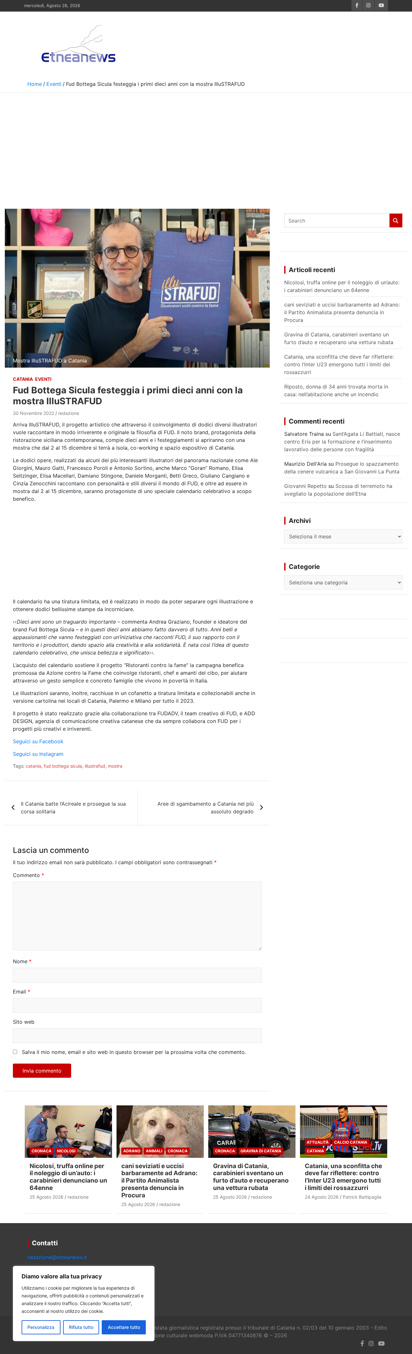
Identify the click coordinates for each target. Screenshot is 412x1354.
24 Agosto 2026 (322, 1197)
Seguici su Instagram (38, 754)
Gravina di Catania (260, 1150)
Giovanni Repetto (305, 486)
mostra (115, 766)
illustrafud (95, 766)
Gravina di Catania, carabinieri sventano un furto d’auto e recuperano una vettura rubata (251, 1177)
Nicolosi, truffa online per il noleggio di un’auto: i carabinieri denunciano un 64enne (68, 1177)
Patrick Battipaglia (362, 1197)
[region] (83, 1303)
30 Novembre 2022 (33, 413)
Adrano (131, 1150)
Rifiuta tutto (81, 1327)
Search (395, 220)
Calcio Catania (350, 1142)
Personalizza (40, 1327)
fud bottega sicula (63, 766)
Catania (23, 379)
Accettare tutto (124, 1327)
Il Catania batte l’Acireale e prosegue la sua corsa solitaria (73, 808)
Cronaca (42, 1150)
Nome (22, 961)
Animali (154, 1150)
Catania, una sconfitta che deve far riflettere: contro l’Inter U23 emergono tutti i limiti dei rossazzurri (339, 364)
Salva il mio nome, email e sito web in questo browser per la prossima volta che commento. (134, 1052)
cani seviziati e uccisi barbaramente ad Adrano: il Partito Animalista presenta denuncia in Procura (342, 312)
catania (33, 766)
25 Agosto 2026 (46, 1197)
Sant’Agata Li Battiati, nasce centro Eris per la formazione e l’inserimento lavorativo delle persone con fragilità (342, 442)
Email (21, 991)
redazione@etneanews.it (57, 1257)
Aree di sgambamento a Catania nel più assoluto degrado (205, 808)
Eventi (43, 379)
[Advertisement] (206, 141)
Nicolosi (66, 1150)
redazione (68, 413)
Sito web (23, 1022)
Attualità (318, 1142)
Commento (28, 875)
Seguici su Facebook (38, 741)
